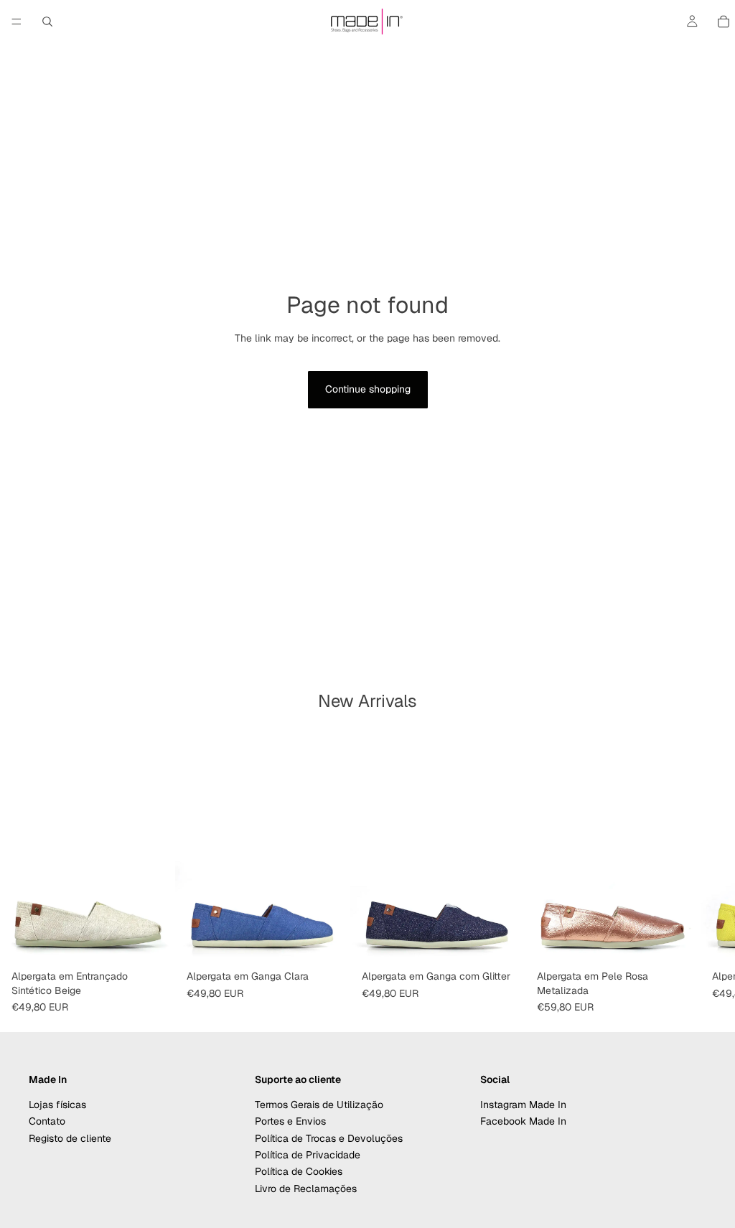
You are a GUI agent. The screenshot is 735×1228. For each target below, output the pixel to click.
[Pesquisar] (47, 21)
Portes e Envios (290, 1121)
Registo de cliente (70, 1137)
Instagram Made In (523, 1103)
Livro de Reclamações (306, 1187)
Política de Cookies (298, 1171)
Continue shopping (368, 389)
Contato (47, 1121)
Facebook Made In (523, 1121)
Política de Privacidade (307, 1154)
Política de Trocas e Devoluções (329, 1137)
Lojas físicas (57, 1103)
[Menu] (16, 21)
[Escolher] (153, 942)
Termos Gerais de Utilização (319, 1103)
